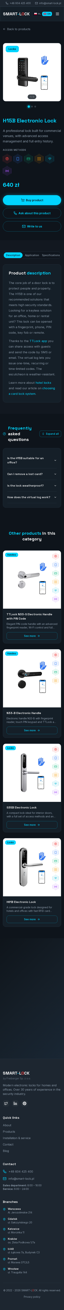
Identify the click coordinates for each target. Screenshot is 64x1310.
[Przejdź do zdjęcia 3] (35, 106)
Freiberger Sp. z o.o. (17, 1078)
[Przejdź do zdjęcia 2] (32, 106)
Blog (6, 1151)
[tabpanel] (32, 333)
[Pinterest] (24, 1103)
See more (30, 635)
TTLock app (38, 341)
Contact (8, 1144)
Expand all (52, 433)
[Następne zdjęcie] (55, 72)
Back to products (18, 29)
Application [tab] (32, 255)
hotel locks (43, 382)
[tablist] (32, 255)
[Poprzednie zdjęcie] (8, 72)
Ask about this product (34, 213)
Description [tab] (13, 255)
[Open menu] (57, 13)
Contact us (30, 1034)
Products (9, 1131)
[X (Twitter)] (6, 1103)
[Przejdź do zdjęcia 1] (29, 107)
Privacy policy (32, 1296)
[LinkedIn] (15, 1103)
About (7, 1125)
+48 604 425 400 (34, 1047)
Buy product (34, 200)
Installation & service (17, 1138)
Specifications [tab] (51, 255)
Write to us (34, 226)
